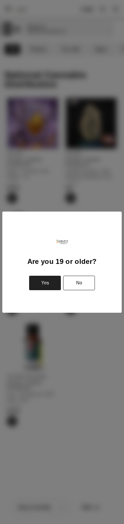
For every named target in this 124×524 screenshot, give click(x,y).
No (79, 282)
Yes (45, 282)
